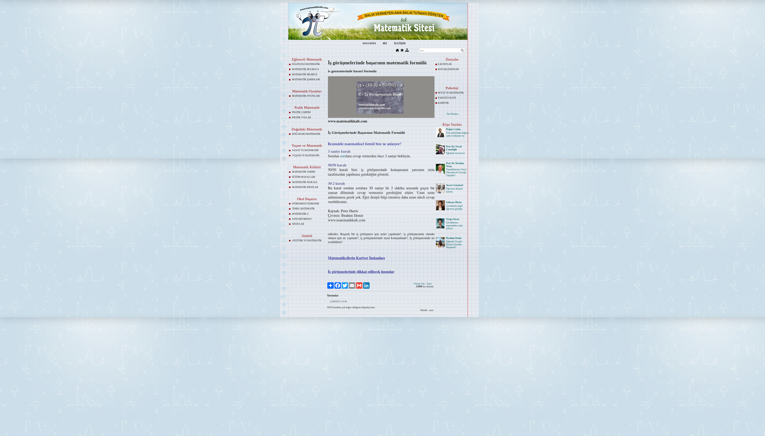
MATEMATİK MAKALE (304, 182)
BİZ (385, 43)
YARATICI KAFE (447, 97)
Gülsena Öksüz (454, 202)
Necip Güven (452, 219)
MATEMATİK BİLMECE (304, 74)
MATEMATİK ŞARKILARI (306, 79)
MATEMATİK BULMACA (305, 69)
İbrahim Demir (454, 238)
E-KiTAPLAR (445, 64)
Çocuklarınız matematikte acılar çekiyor (454, 225)
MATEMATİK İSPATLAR (305, 187)
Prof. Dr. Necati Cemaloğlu (454, 148)
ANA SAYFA (369, 43)
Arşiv (429, 283)
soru (343, 155)
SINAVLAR (298, 224)
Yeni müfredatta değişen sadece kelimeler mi (457, 134)
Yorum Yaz (419, 283)
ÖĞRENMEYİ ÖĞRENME (305, 203)
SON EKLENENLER (448, 69)
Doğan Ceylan (453, 129)
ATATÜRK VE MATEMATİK (307, 240)
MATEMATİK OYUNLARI (306, 96)
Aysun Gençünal (454, 185)
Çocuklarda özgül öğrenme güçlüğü (454, 207)
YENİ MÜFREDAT (302, 219)
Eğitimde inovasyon (455, 153)
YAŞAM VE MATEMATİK (306, 155)
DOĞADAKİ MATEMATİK (306, 134)
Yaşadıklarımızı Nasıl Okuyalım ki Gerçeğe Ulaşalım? (456, 172)
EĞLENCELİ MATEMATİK (306, 64)
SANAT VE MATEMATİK (305, 150)
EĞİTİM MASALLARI (303, 177)
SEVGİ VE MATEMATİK (451, 92)
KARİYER (443, 103)
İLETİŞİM (399, 43)
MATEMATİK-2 (300, 213)
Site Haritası (452, 113)
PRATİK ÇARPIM (301, 112)
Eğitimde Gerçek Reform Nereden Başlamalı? (454, 244)
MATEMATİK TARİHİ (303, 171)
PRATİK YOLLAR (301, 117)
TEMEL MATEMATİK (303, 208)
